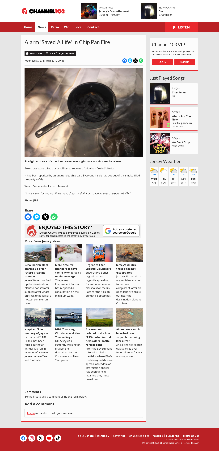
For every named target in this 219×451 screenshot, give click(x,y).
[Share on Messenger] (130, 60)
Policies (158, 436)
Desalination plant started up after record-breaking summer (36, 270)
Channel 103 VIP (168, 44)
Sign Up (184, 62)
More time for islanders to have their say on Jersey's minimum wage (68, 270)
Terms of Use (191, 436)
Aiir (197, 443)
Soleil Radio (86, 436)
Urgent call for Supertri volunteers (98, 267)
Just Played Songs (167, 78)
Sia (161, 11)
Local (78, 27)
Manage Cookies (139, 436)
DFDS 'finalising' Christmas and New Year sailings (67, 333)
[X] (40, 438)
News (42, 27)
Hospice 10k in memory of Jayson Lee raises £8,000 (36, 333)
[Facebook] (23, 438)
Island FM (103, 436)
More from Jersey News (62, 53)
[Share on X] (135, 60)
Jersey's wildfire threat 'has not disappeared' (126, 268)
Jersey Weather (165, 161)
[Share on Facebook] (124, 60)
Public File (173, 436)
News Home (36, 53)
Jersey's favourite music (114, 11)
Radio (55, 27)
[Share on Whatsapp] (141, 60)
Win (66, 27)
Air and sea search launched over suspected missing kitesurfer (128, 335)
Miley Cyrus (178, 145)
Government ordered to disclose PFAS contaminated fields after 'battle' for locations (98, 337)
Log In (162, 62)
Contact (93, 27)
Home (28, 27)
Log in (31, 413)
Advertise (119, 436)
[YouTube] (49, 438)
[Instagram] (31, 438)
